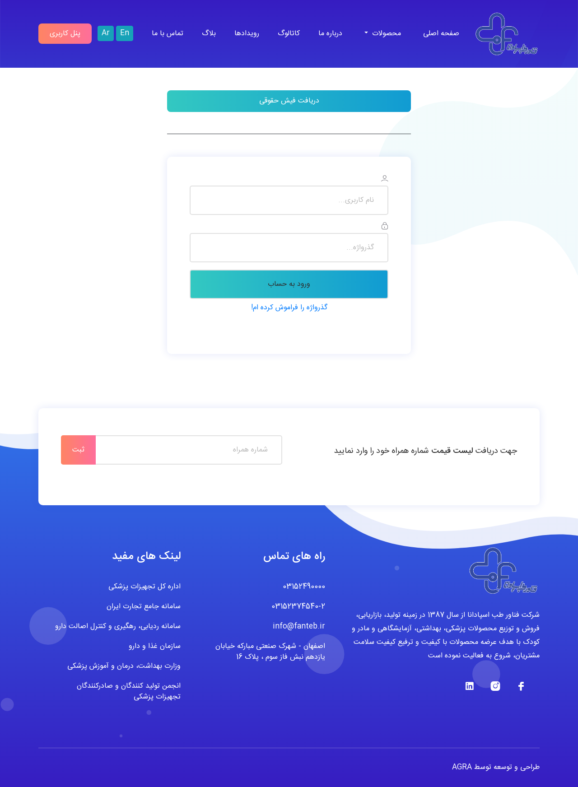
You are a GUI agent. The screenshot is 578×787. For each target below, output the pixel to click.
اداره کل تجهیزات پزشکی (144, 587)
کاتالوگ (289, 34)
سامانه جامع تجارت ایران (144, 606)
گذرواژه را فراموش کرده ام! (289, 308)
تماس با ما (167, 34)
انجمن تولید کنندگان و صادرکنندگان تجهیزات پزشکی (129, 692)
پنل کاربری (65, 34)
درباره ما (330, 34)
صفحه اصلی (441, 34)
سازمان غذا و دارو (155, 646)
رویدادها (246, 34)
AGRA (462, 767)
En (124, 33)
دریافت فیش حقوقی (289, 101)
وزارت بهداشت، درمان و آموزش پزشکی (124, 666)
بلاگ (209, 34)
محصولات (385, 34)
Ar (106, 33)
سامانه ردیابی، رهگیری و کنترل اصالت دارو (118, 626)
